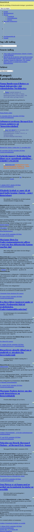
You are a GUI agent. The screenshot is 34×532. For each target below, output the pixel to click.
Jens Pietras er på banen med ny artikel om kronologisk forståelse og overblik (16, 487)
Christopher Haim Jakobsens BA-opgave (11, 293)
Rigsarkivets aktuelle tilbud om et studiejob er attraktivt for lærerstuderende (15, 352)
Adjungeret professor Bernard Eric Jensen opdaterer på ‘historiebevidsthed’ (16, 123)
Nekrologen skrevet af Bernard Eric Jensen (12, 476)
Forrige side (3, 529)
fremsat (3, 269)
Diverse (6, 15)
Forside (6, 11)
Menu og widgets (5, 8)
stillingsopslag (4, 366)
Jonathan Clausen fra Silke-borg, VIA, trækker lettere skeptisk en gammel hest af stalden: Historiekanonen (17, 61)
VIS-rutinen (3, 228)
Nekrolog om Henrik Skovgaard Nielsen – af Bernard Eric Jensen (15, 444)
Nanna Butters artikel (6, 113)
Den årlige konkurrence (10, 21)
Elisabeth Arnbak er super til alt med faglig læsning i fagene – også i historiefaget (16, 192)
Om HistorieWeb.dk (9, 36)
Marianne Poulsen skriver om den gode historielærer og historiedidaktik (16, 393)
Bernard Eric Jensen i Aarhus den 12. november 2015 (15, 147)
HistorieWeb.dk (4, 2)
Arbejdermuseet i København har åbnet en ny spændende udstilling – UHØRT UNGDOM (16, 158)
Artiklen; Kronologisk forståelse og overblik (12, 523)
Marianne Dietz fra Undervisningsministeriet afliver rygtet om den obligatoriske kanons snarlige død (16, 243)
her (20, 177)
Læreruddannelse (12, 18)
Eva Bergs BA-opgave (6, 341)
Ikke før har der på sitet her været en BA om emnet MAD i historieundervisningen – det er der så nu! (18, 57)
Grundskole (10, 16)
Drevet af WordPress (6, 531)
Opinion (9, 20)
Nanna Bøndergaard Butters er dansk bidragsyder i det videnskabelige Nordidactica (14, 86)
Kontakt (6, 38)
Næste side (15, 529)
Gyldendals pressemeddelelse (8, 382)
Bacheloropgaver (8, 13)
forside (12, 179)
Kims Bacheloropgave (6, 231)
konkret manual (4, 224)
